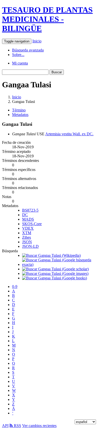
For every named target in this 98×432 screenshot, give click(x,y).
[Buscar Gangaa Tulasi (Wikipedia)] (51, 255)
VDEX (28, 228)
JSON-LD (30, 246)
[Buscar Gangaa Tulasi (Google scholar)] (55, 269)
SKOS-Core (32, 224)
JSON (27, 242)
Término (19, 110)
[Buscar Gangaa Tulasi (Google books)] (54, 278)
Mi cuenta (20, 63)
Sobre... (18, 54)
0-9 (14, 286)
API (5, 425)
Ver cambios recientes (39, 425)
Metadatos (20, 114)
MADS (28, 219)
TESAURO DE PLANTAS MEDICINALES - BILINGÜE (47, 19)
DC (25, 215)
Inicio (36, 41)
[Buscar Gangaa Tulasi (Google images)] (55, 273)
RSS (17, 425)
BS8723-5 (30, 210)
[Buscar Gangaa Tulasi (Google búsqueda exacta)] (59, 264)
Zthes (26, 237)
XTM (26, 233)
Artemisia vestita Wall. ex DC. (69, 134)
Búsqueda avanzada (28, 50)
